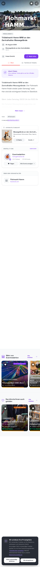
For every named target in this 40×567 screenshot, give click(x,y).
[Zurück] (3, 3)
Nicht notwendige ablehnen (11, 560)
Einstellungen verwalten (16, 550)
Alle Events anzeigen (26, 163)
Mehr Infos (32, 56)
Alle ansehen (30, 356)
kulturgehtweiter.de (18, 156)
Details (30, 140)
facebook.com (14, 182)
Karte (20, 140)
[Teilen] (36, 3)
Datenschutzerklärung (15, 555)
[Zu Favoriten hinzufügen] (31, 3)
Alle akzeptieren (28, 560)
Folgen (12, 163)
